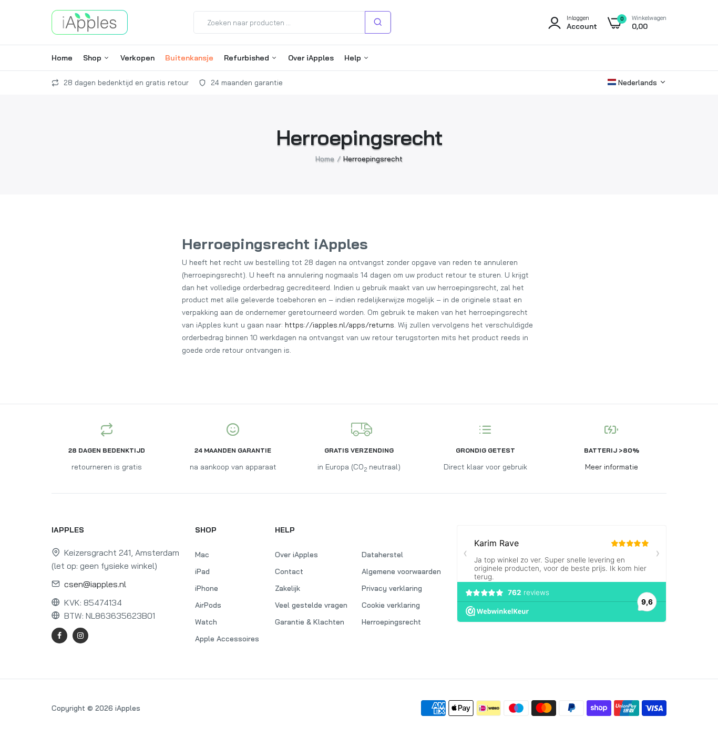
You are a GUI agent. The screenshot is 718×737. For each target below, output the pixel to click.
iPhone (206, 588)
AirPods (208, 605)
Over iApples (311, 58)
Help (353, 58)
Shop (93, 58)
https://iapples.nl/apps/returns (339, 325)
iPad (202, 571)
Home (62, 58)
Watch (206, 622)
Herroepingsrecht (391, 622)
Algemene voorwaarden (401, 571)
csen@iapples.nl (95, 584)
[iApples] (90, 22)
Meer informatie (611, 467)
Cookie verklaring (391, 605)
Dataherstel (382, 554)
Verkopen (137, 58)
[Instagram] (80, 635)
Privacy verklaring (392, 588)
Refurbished (247, 58)
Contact (289, 571)
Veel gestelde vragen (311, 605)
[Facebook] (59, 635)
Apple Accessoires (227, 638)
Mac (202, 554)
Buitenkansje (189, 58)
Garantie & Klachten (309, 622)
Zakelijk (287, 588)
